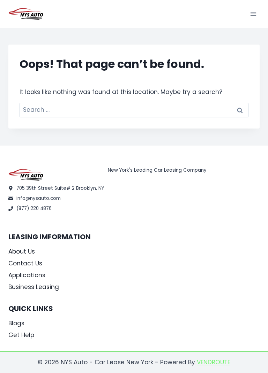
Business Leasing (33, 287)
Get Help (21, 335)
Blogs (16, 323)
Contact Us (25, 263)
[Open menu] (253, 13)
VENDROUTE (213, 362)
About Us (21, 251)
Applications (26, 275)
